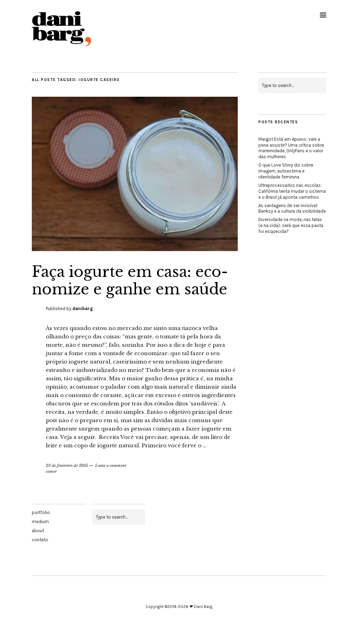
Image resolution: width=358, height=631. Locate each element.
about (38, 530)
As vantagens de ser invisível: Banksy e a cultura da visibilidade (292, 208)
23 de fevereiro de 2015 (67, 465)
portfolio (41, 512)
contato (40, 539)
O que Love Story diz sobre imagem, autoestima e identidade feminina (285, 170)
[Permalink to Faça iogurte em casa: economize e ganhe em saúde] (135, 248)
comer (51, 471)
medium (40, 521)
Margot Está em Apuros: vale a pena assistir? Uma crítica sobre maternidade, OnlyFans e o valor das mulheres (291, 148)
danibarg (82, 308)
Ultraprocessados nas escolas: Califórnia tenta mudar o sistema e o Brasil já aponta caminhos (292, 191)
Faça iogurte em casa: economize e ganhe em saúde (130, 280)
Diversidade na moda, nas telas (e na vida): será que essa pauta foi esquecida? (290, 225)
